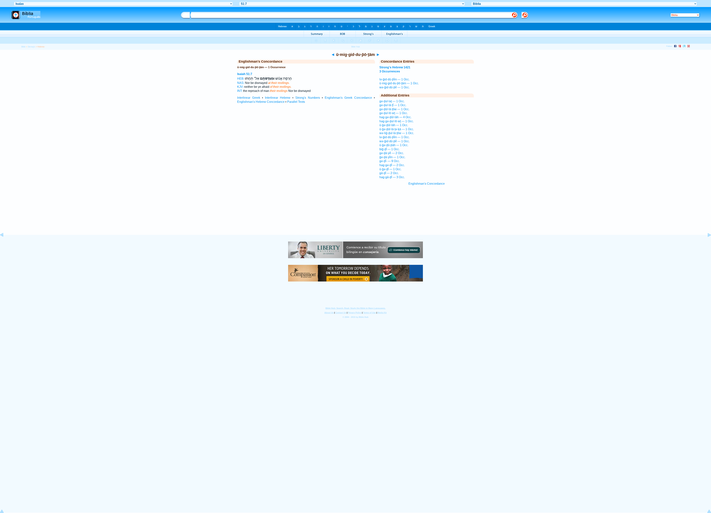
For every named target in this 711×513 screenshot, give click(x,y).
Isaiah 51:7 (244, 74)
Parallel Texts (296, 101)
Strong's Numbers (307, 97)
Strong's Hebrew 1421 (394, 67)
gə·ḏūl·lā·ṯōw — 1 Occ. (394, 109)
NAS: (240, 82)
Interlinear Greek (248, 97)
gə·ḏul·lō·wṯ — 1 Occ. (393, 113)
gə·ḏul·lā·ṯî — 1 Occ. (392, 105)
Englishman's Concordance (426, 183)
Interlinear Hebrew (277, 97)
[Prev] (4, 243)
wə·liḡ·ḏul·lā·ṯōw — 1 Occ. (396, 133)
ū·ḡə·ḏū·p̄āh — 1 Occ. (393, 145)
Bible (23, 47)
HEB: (240, 78)
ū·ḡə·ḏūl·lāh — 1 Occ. (393, 125)
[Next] (706, 243)
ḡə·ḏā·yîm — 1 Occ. (392, 157)
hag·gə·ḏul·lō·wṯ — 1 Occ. (396, 121)
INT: (239, 90)
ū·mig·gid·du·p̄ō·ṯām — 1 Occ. (399, 83)
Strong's (31, 47)
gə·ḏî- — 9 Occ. (389, 161)
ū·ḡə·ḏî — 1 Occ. (390, 169)
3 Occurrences (389, 71)
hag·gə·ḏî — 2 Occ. (392, 165)
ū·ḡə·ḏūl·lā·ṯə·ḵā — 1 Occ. (396, 129)
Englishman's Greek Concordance (348, 97)
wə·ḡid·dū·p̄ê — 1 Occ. (394, 87)
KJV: (240, 86)
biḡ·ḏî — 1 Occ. (389, 149)
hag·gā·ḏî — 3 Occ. (392, 177)
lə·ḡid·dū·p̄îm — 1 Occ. (394, 79)
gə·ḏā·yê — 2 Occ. (391, 153)
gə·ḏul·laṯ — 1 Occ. (392, 101)
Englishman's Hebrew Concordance (261, 101)
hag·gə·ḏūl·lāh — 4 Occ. (395, 117)
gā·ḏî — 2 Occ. (389, 173)
